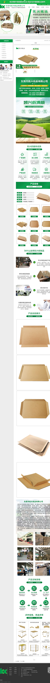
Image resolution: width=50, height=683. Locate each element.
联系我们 (10, 674)
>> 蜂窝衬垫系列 (3, 55)
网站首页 (10, 667)
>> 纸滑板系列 (3, 45)
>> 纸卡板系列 (3, 43)
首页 (29, 7)
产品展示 (33, 7)
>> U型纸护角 (3, 49)
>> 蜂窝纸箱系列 (3, 57)
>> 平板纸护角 (3, 51)
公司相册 (42, 7)
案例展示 (37, 7)
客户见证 (47, 7)
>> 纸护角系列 (3, 47)
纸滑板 (18, 661)
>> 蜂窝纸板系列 (3, 53)
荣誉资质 (15, 671)
